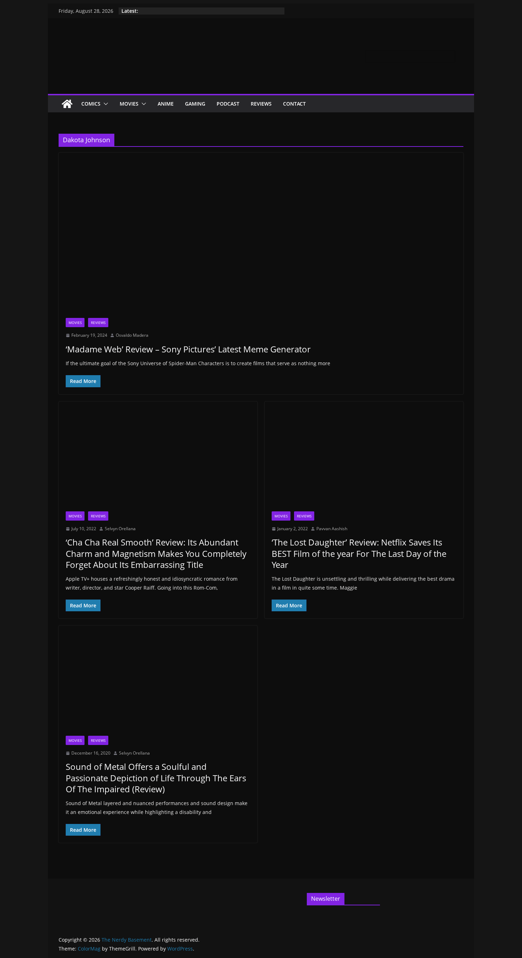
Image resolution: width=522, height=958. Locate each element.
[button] (104, 104)
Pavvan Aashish (331, 529)
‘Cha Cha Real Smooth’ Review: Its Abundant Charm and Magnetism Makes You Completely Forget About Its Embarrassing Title (156, 553)
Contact (294, 103)
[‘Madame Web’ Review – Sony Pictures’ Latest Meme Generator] (261, 239)
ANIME (166, 103)
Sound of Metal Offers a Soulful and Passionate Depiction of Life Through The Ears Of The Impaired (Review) (156, 777)
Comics (90, 103)
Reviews (261, 103)
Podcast (228, 103)
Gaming (195, 103)
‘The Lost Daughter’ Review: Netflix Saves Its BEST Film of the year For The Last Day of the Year (359, 553)
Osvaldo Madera (132, 335)
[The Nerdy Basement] (67, 103)
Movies (129, 103)
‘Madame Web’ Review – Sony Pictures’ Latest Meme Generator (188, 349)
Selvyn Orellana (120, 529)
